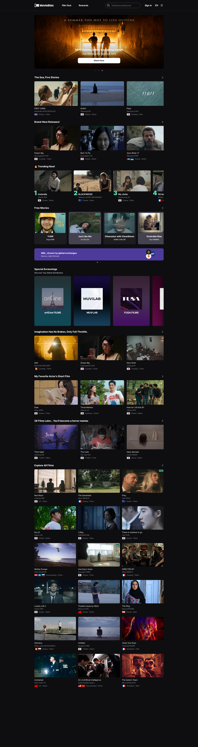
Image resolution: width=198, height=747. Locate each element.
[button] (95, 70)
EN (156, 5)
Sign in (148, 5)
